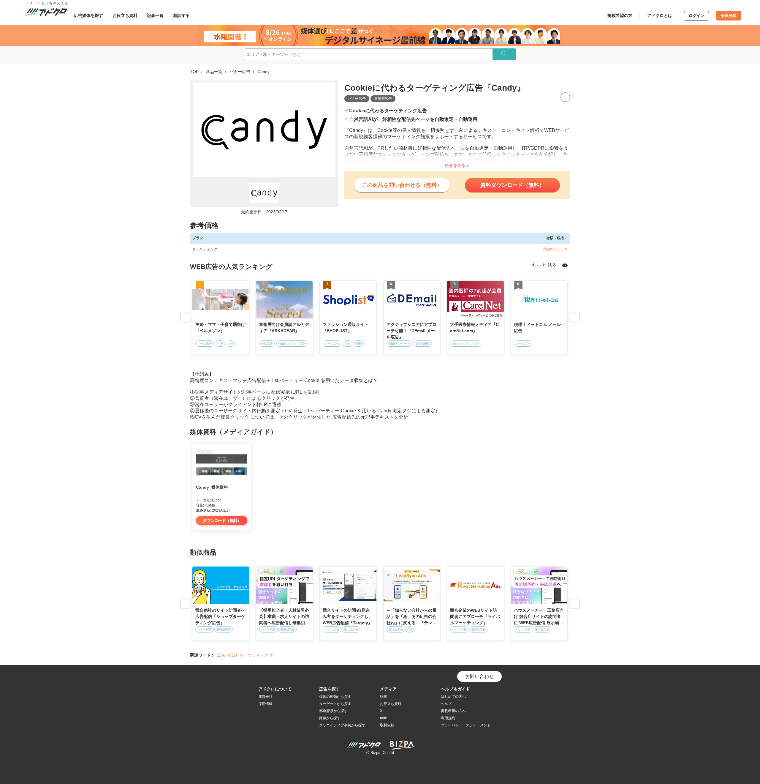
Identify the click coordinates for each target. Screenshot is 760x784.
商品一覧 (214, 71)
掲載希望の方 (619, 15)
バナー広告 (239, 71)
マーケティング (253, 655)
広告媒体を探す (88, 15)
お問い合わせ (479, 676)
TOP (194, 71)
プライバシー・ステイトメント (466, 725)
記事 (383, 697)
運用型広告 (383, 99)
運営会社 (265, 697)
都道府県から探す (333, 711)
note (383, 718)
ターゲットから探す (335, 704)
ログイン (696, 15)
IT (273, 655)
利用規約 (448, 718)
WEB (232, 655)
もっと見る (544, 265)
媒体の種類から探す (335, 697)
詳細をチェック (555, 249)
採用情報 (265, 704)
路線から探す (330, 718)
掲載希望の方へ (453, 711)
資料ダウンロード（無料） (512, 185)
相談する (181, 15)
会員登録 (728, 15)
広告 (221, 655)
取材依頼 (387, 725)
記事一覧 (155, 15)
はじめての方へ (453, 697)
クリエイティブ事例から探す (342, 725)
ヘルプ (446, 704)
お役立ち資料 (125, 15)
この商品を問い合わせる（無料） (402, 185)
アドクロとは (659, 15)
